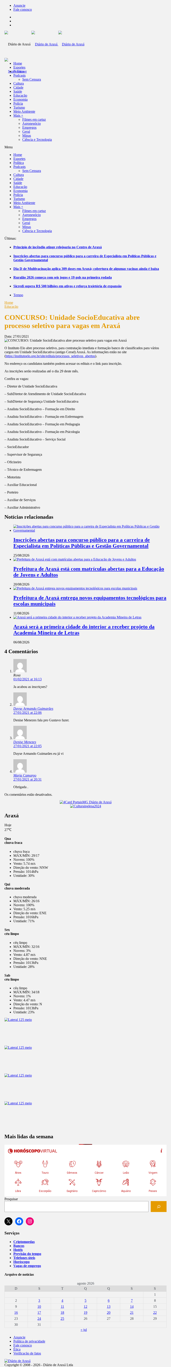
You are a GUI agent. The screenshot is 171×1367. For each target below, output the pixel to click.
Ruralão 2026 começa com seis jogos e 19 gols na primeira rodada (62, 277)
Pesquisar (11, 1199)
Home (8, 302)
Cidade (18, 87)
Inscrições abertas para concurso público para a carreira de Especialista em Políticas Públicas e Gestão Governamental (81, 543)
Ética (16, 1349)
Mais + (18, 115)
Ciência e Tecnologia (37, 139)
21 (132, 1312)
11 (62, 1306)
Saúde (17, 91)
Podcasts (19, 75)
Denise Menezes (24, 742)
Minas (26, 135)
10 (39, 1306)
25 (62, 1318)
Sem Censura (31, 79)
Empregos (29, 127)
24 (39, 1318)
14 (132, 1306)
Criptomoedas (24, 1242)
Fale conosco (22, 9)
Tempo (18, 295)
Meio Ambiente (24, 111)
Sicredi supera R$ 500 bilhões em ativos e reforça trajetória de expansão (67, 286)
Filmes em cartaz (34, 119)
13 (108, 1306)
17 (39, 1312)
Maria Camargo (24, 775)
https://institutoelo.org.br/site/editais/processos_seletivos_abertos (50, 356)
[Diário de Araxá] (57, 44)
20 (108, 1312)
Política (18, 71)
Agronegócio (31, 123)
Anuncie (19, 5)
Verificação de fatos (27, 1353)
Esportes (19, 67)
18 (62, 1312)
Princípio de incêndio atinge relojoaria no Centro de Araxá (57, 247)
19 (85, 1312)
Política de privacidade (29, 1341)
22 (155, 1312)
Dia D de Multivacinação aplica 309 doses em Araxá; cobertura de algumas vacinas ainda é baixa (86, 269)
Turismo (19, 107)
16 (16, 1312)
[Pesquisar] (159, 1206)
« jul (84, 1330)
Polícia (18, 103)
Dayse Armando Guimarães (33, 708)
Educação (20, 95)
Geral (26, 131)
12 (85, 1306)
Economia (20, 99)
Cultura (18, 83)
